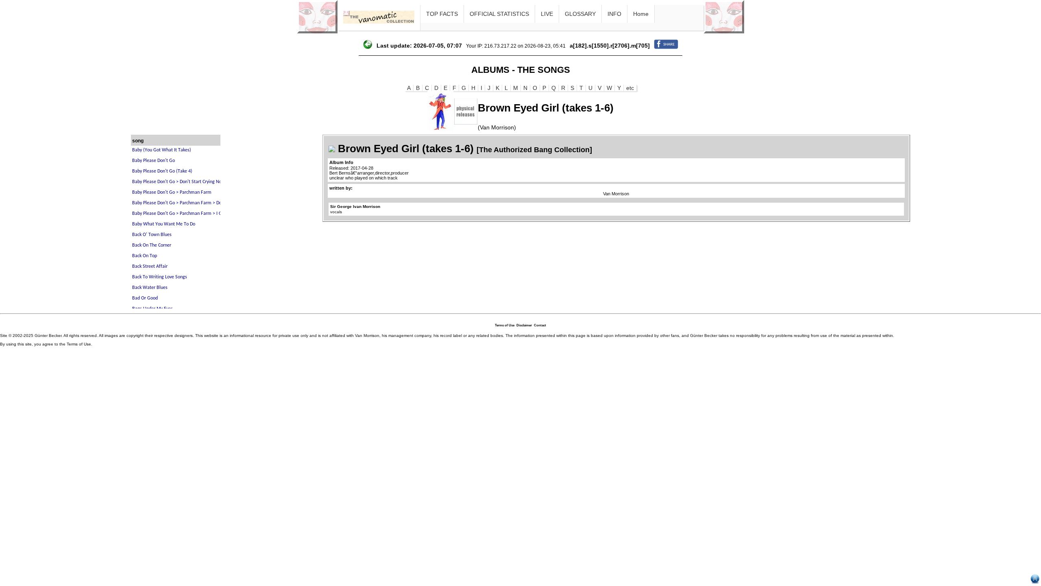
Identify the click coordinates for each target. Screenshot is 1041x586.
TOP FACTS (442, 14)
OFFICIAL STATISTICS (499, 14)
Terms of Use (504, 325)
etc (630, 88)
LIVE (547, 14)
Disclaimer (524, 325)
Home (641, 14)
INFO (614, 14)
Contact (540, 325)
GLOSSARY (580, 14)
